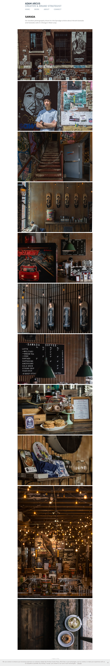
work (36, 9)
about (46, 9)
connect (57, 9)
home (27, 9)
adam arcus (32, 3)
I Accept (79, 663)
